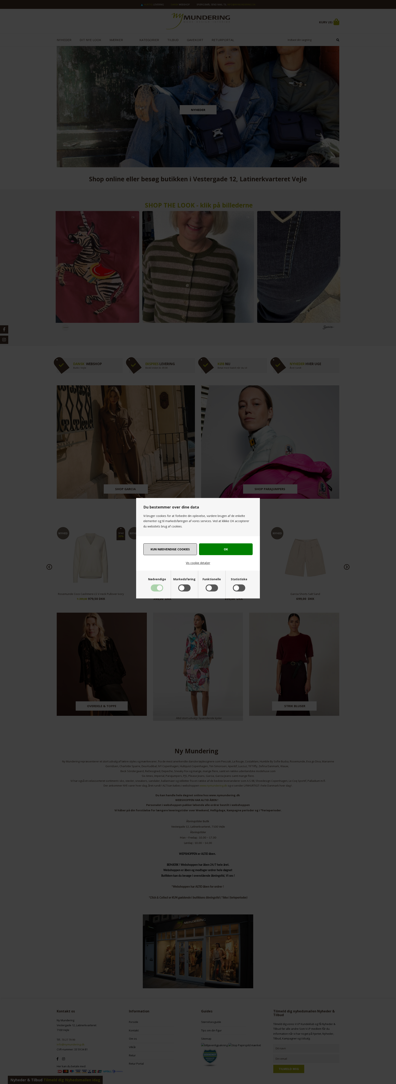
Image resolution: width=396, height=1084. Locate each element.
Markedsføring (184, 579)
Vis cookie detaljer (198, 563)
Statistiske (239, 579)
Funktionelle (212, 579)
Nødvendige (157, 579)
